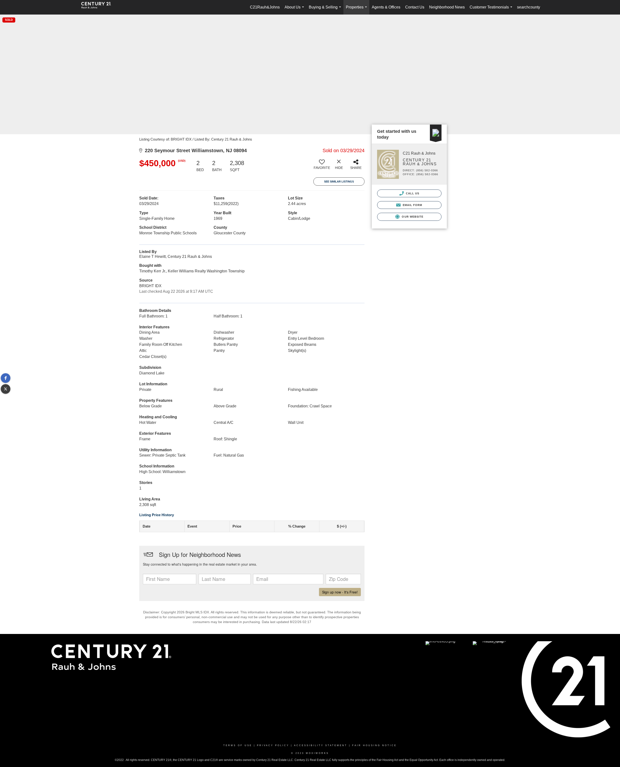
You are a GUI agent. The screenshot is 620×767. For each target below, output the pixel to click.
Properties (357, 10)
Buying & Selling (326, 10)
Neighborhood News (447, 7)
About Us (295, 10)
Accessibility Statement (320, 745)
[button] (5, 378)
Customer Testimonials (492, 10)
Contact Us (414, 7)
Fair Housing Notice (374, 745)
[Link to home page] (98, 7)
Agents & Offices (386, 7)
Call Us (412, 193)
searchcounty (528, 7)
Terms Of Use (237, 745)
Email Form (412, 205)
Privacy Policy (273, 745)
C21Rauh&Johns (265, 7)
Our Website (412, 216)
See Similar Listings (339, 181)
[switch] (321, 166)
